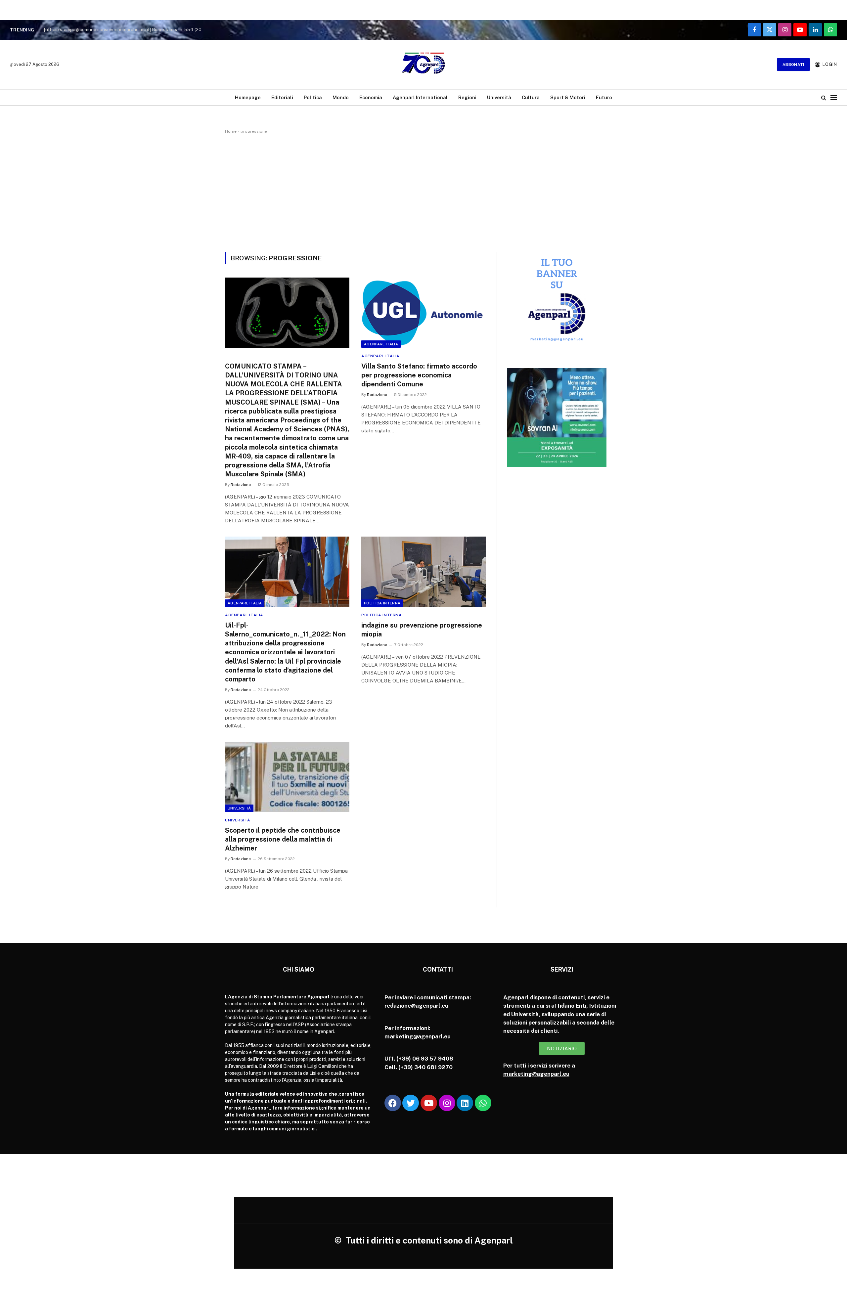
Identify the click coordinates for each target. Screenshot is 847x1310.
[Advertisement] (423, 191)
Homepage (248, 97)
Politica (313, 97)
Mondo (341, 97)
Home (231, 131)
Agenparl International (420, 97)
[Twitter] (410, 1103)
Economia (370, 97)
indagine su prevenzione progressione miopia (421, 629)
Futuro (604, 97)
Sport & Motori (567, 97)
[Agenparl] (423, 64)
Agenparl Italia (381, 344)
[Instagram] (447, 1103)
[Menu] (833, 97)
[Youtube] (429, 1103)
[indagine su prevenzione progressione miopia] (423, 572)
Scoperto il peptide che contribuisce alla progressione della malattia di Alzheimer (282, 839)
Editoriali (282, 97)
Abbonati (793, 64)
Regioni (467, 97)
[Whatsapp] (483, 1103)
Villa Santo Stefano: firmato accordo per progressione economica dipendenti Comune (419, 375)
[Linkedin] (465, 1103)
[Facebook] (392, 1103)
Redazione (241, 484)
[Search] (823, 97)
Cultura (531, 97)
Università (499, 97)
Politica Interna (382, 603)
